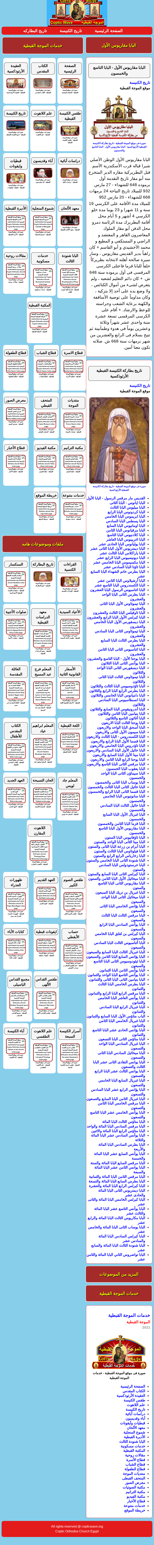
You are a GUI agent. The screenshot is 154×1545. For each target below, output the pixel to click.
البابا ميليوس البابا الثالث (127, 507)
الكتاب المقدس (134, 1391)
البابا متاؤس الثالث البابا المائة (123, 1122)
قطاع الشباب (135, 1464)
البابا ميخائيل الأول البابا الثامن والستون (116, 879)
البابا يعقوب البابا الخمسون (125, 769)
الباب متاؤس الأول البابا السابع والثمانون (116, 1016)
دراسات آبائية (135, 1414)
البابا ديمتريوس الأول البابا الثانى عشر (117, 548)
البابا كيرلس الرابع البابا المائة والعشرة (117, 1186)
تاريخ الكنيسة (71, 30)
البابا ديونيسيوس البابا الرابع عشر (121, 558)
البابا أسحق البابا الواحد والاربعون (121, 727)
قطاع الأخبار (136, 1501)
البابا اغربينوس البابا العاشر (125, 539)
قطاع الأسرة (135, 1460)
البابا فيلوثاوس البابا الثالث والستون (119, 851)
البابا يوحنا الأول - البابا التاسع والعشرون (116, 659)
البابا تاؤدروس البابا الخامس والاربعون (117, 746)
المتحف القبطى (133, 1478)
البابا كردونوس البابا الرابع (126, 512)
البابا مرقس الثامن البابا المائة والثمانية (117, 1177)
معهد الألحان (136, 1428)
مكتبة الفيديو (136, 1496)
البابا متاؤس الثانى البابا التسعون (121, 1039)
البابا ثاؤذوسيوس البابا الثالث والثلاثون (118, 686)
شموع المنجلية (134, 1432)
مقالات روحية (135, 1455)
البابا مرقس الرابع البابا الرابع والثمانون (116, 993)
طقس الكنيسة (134, 1400)
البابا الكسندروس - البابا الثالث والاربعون (115, 737)
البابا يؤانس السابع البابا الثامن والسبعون (115, 957)
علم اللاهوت (136, 1405)
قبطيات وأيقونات (132, 1423)
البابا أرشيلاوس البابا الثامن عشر (121, 581)
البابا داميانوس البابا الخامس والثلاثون (118, 695)
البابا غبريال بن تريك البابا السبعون (120, 892)
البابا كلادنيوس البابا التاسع (126, 535)
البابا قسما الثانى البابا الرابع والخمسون (116, 792)
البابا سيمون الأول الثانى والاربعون (120, 732)
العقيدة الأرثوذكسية (131, 1396)
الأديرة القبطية (134, 1437)
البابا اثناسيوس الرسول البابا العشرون (117, 590)
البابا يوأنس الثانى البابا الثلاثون (123, 663)
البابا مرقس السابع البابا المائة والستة (117, 1163)
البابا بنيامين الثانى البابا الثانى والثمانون (117, 979)
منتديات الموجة (134, 1474)
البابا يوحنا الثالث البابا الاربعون (123, 723)
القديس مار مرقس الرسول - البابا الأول (116, 498)
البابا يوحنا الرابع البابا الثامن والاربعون (117, 759)
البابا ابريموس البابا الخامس (125, 516)
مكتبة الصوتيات (134, 1487)
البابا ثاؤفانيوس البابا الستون (125, 837)
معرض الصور (135, 1483)
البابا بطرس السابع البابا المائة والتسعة (117, 1181)
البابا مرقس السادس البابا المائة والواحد (116, 1126)
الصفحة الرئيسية (109, 30)
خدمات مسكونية (133, 1446)
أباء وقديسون (135, 1418)
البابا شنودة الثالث (132, 1442)
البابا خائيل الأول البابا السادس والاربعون (116, 750)
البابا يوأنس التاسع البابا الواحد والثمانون (116, 975)
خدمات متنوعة (134, 1506)
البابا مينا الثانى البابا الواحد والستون (119, 842)
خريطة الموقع (134, 1510)
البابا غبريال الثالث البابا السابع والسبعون (116, 952)
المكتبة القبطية (134, 1451)
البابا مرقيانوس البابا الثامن (125, 530)
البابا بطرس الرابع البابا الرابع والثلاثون (117, 691)
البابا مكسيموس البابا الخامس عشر (119, 562)
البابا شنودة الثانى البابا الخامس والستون (115, 860)
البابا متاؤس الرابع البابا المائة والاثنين (118, 1131)
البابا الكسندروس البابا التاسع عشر (120, 585)
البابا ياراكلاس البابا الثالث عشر (122, 553)
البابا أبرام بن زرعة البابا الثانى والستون (116, 846)
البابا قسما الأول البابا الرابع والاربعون (118, 741)
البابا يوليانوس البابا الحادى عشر (122, 544)
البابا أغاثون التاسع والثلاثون (125, 718)
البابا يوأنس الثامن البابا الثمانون (122, 970)
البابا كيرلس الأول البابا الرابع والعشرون (116, 617)
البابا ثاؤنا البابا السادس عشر (124, 567)
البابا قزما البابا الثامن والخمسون (121, 824)
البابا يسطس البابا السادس (125, 521)
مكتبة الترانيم (135, 1492)
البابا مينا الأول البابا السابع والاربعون (119, 755)
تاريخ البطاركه (35, 30)
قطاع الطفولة (135, 1469)
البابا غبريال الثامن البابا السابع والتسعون (115, 1099)
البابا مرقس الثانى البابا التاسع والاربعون (116, 764)
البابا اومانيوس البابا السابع (126, 526)
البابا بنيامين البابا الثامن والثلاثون (121, 714)
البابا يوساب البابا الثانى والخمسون (120, 782)
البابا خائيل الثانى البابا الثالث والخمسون (116, 787)
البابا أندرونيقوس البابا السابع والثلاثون (117, 709)
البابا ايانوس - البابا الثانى (127, 503)
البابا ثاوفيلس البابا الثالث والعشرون (119, 613)
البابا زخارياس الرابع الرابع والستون (119, 856)
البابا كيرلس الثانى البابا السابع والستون (116, 874)
